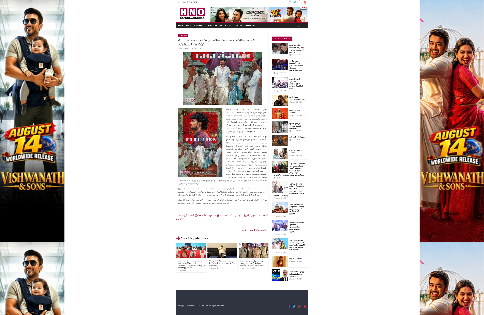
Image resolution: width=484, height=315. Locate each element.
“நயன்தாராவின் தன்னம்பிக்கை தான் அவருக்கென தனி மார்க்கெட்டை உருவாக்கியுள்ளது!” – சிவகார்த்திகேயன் (191, 264)
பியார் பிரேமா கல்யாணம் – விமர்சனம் (297, 98)
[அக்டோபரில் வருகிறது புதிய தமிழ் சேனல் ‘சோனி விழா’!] (280, 270)
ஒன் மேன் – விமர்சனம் (297, 137)
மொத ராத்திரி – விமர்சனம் (295, 111)
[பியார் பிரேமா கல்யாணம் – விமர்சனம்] (280, 96)
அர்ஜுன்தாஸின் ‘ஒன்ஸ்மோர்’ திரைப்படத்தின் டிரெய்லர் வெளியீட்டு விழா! (296, 83)
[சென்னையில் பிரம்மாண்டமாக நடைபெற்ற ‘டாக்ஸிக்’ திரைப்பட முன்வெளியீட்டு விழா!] (280, 60)
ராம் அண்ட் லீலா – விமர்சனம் (296, 151)
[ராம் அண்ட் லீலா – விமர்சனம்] (280, 149)
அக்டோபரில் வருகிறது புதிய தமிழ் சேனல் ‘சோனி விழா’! (297, 274)
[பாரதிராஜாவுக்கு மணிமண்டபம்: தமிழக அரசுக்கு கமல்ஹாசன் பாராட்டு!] (280, 44)
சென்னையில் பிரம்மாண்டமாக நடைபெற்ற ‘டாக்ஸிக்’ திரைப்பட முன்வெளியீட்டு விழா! (297, 65)
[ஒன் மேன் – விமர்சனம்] (280, 136)
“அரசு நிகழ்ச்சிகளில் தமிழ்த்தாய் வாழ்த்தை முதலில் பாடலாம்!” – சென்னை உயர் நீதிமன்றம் (297, 209)
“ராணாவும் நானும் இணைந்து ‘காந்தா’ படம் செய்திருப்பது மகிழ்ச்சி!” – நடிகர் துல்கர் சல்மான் (253, 263)
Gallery (229, 25)
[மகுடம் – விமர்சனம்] (280, 257)
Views (209, 25)
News (188, 25)
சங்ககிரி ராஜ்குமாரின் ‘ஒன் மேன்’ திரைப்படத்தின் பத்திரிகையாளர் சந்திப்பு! (297, 227)
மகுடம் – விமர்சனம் (296, 258)
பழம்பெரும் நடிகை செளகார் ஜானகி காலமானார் (296, 125)
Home (180, 25)
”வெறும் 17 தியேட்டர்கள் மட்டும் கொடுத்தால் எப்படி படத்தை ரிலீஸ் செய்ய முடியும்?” (222, 263)
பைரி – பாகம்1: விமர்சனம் (255, 230)
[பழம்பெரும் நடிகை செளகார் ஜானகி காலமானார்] (280, 122)
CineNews (198, 25)
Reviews (218, 25)
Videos (239, 25)
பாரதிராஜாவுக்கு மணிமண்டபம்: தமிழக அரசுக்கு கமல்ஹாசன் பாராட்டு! (297, 48)
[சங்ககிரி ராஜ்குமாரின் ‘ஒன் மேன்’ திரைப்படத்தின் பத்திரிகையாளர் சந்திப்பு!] (280, 221)
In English (250, 25)
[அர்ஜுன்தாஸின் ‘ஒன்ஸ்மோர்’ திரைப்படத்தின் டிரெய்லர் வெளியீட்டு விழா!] (280, 78)
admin (199, 48)
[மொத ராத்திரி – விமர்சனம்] (280, 109)
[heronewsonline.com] (191, 8)
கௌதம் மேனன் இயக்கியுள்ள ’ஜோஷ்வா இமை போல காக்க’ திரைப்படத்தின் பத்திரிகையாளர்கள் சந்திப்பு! (222, 217)
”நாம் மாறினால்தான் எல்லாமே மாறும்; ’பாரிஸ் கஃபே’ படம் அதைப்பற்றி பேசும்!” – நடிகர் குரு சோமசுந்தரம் (297, 245)
